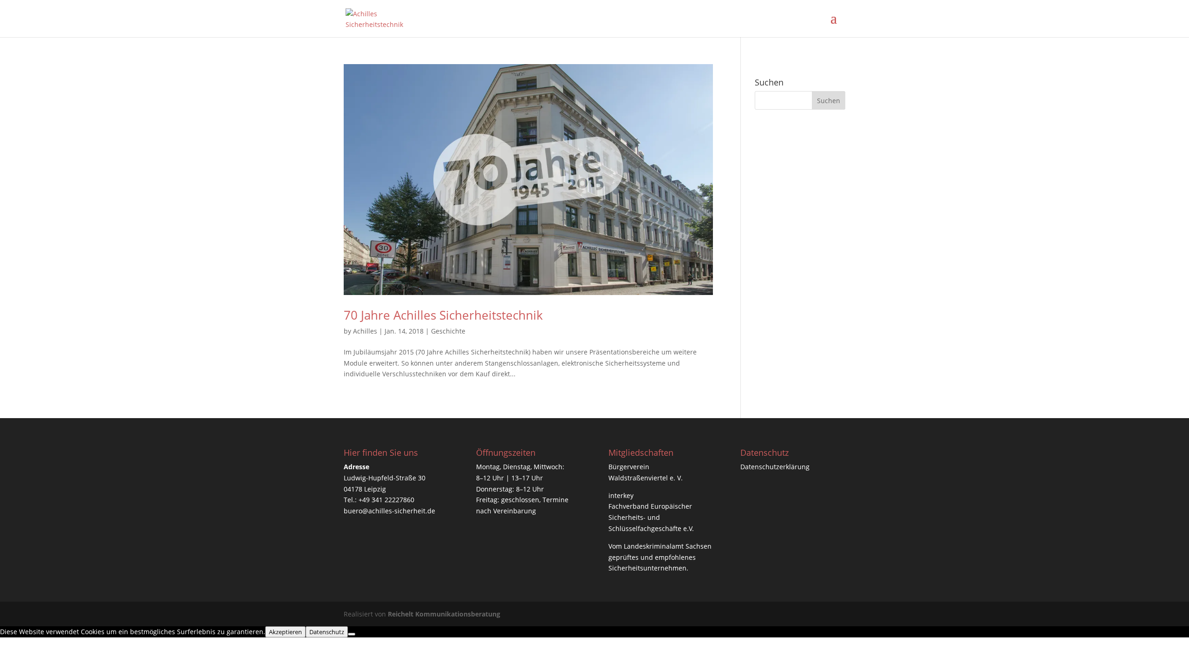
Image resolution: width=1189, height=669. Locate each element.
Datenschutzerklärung (775, 466)
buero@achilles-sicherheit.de (389, 510)
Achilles (365, 331)
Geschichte (448, 331)
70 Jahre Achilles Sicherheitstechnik (443, 315)
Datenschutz (326, 632)
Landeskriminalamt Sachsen (668, 546)
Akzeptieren (285, 632)
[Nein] (351, 634)
